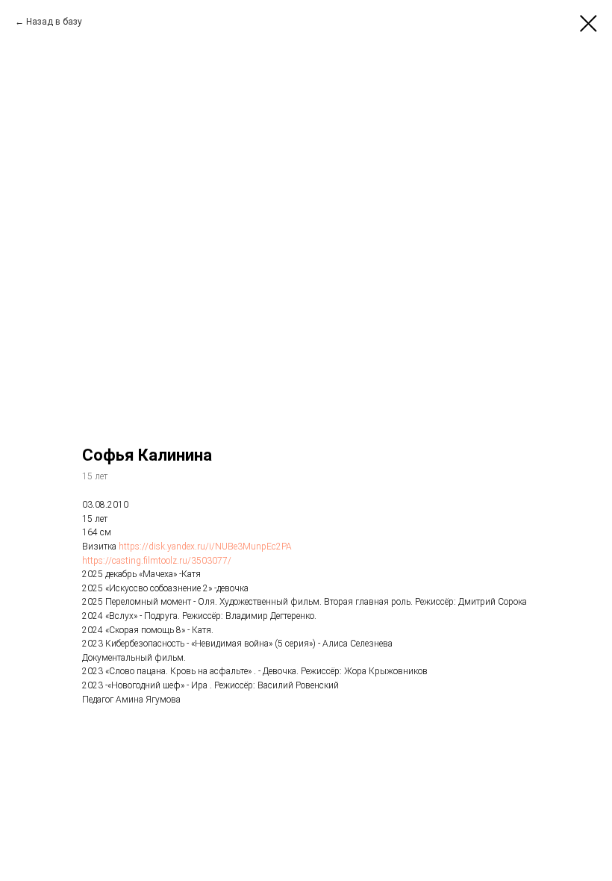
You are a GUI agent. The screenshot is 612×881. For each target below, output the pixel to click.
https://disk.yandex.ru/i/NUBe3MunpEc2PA (205, 546)
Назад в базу (54, 21)
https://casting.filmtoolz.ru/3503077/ (156, 560)
